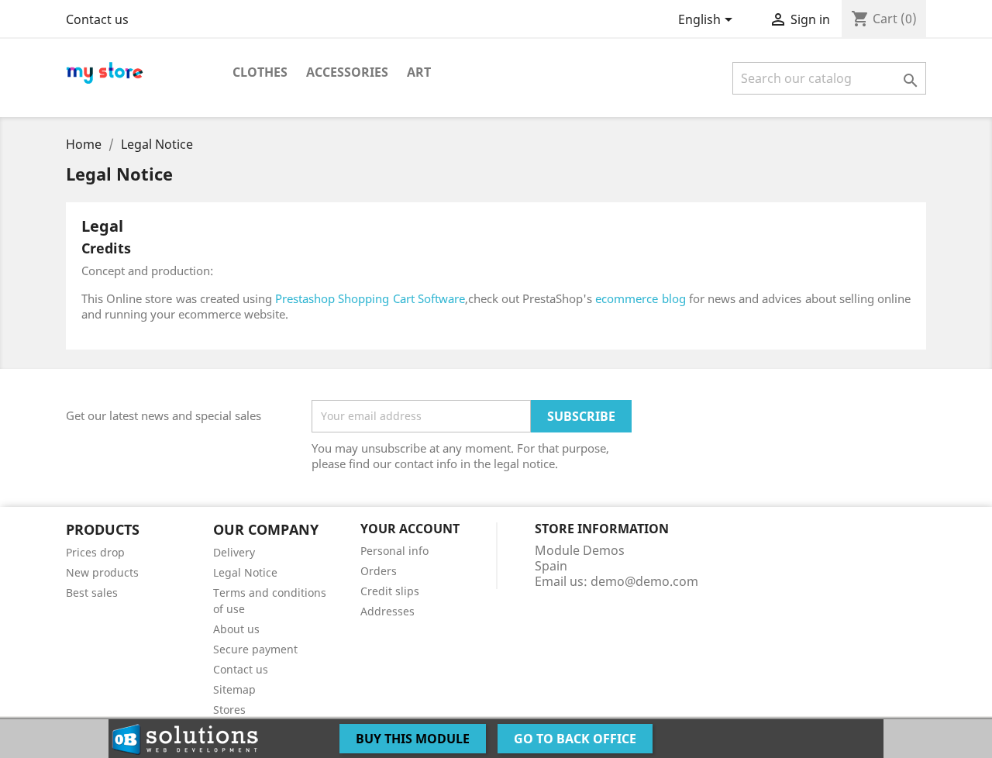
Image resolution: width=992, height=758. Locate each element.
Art (419, 72)
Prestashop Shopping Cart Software (370, 298)
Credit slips (389, 591)
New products (102, 572)
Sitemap (234, 689)
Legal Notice (245, 572)
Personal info (394, 550)
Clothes (260, 72)
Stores (229, 709)
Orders (378, 570)
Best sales (92, 592)
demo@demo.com (644, 581)
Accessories (347, 72)
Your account (410, 528)
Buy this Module (413, 738)
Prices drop (95, 552)
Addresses (387, 611)
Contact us (97, 19)
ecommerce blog (640, 298)
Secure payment (255, 649)
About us (236, 629)
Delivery (234, 552)
